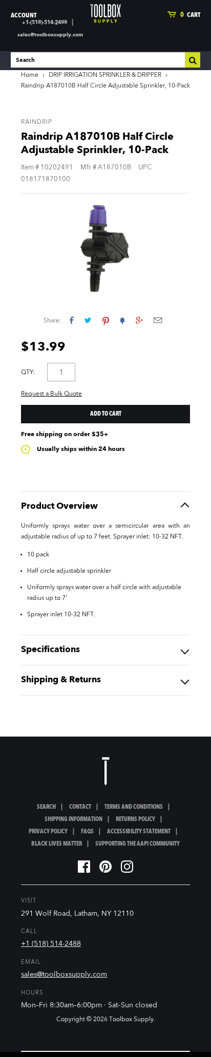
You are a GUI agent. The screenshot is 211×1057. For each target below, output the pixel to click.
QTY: (28, 373)
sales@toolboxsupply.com (50, 34)
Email (158, 320)
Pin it (105, 320)
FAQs (87, 832)
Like (71, 320)
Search (46, 807)
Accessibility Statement (139, 832)
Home (29, 75)
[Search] (192, 60)
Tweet (88, 320)
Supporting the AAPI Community (137, 844)
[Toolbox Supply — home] (105, 13)
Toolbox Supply (131, 1020)
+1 (139, 320)
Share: (52, 321)
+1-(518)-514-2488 (44, 22)
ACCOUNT (23, 15)
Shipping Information (73, 819)
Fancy (122, 320)
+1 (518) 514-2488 (51, 943)
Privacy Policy (48, 832)
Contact (80, 807)
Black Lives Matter (56, 844)
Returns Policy (135, 819)
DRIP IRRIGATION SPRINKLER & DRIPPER (105, 75)
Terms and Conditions (133, 807)
